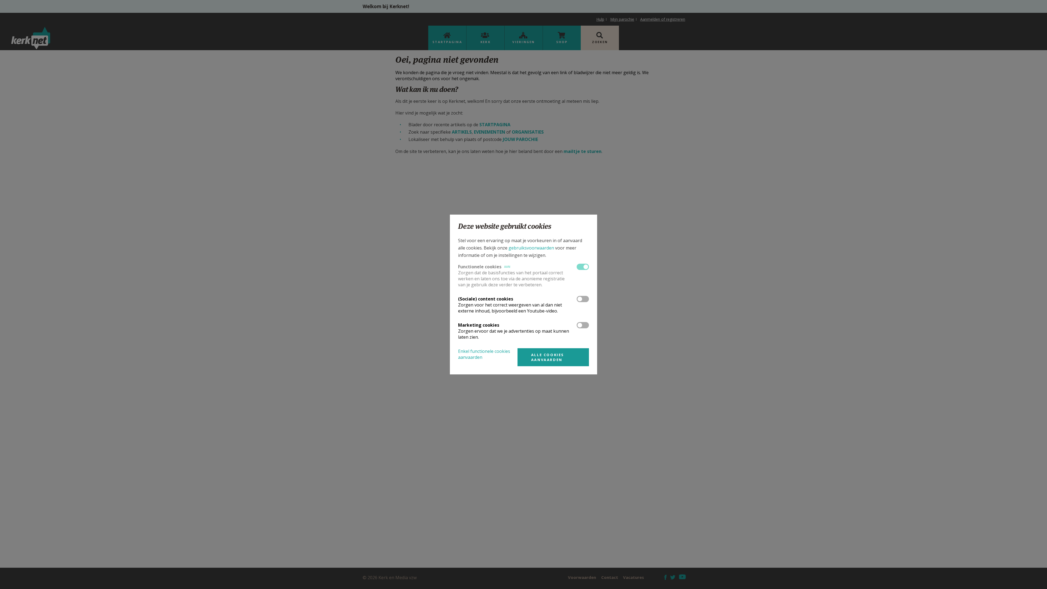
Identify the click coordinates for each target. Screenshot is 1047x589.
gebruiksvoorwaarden (531, 248)
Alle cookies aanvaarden (547, 357)
